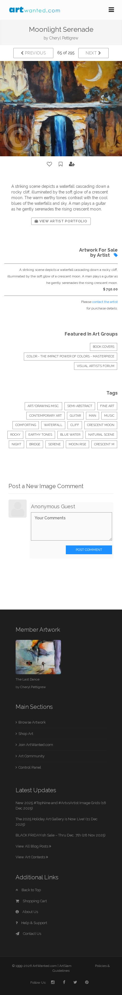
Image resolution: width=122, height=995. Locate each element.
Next (92, 53)
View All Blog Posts (32, 846)
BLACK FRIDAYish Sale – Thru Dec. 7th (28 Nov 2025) (61, 835)
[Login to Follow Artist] (72, 164)
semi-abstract (79, 406)
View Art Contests (31, 857)
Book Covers (103, 347)
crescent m (104, 444)
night (16, 444)
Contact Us (31, 933)
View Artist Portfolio (62, 221)
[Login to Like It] (49, 164)
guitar (75, 416)
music (109, 416)
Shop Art (25, 734)
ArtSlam (65, 966)
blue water (70, 435)
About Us (30, 912)
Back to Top (31, 890)
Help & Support (33, 923)
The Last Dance (27, 679)
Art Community (31, 756)
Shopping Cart (34, 901)
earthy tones (40, 435)
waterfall (53, 425)
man (92, 416)
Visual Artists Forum (95, 366)
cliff (74, 425)
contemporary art (45, 416)
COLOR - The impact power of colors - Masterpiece (70, 356)
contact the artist (105, 302)
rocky (15, 435)
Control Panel (29, 767)
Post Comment (89, 550)
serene (54, 444)
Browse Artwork (32, 722)
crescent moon (100, 425)
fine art (107, 406)
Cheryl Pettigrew (63, 38)
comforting (25, 425)
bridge (34, 444)
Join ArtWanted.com (35, 745)
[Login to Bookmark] (60, 164)
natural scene (101, 435)
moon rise (77, 444)
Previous (35, 53)
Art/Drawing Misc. (43, 406)
